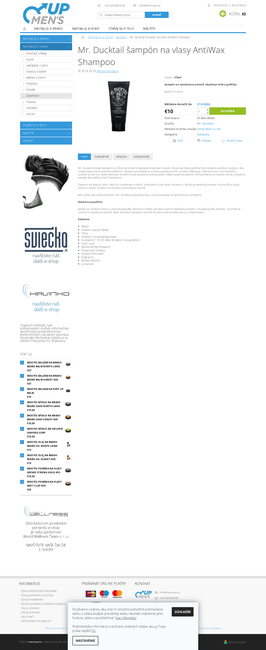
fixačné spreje (36, 53)
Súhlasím (183, 612)
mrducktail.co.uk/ (209, 129)
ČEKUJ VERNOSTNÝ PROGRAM (38, 591)
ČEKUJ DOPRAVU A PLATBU (37, 595)
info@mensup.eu (169, 592)
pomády (32, 84)
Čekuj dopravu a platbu (207, 628)
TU (94, 631)
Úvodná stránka (24, 28)
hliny (30, 59)
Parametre (102, 156)
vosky (30, 114)
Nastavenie (85, 641)
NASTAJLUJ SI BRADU (48, 28)
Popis (84, 156)
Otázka (206, 140)
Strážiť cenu (234, 140)
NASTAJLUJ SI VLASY (86, 28)
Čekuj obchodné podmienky (61, 628)
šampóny (32, 96)
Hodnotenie (142, 156)
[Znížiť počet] (207, 113)
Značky (28, 141)
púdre (30, 90)
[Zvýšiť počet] (207, 109)
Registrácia (239, 5)
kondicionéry (36, 71)
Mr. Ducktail (205, 123)
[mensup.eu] (46, 14)
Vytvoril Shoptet (237, 642)
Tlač (180, 140)
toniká (31, 102)
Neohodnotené (108, 71)
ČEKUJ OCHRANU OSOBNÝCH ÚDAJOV (43, 604)
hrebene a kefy (37, 65)
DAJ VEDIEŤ (27, 616)
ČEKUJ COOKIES (30, 608)
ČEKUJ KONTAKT (30, 612)
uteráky (32, 108)
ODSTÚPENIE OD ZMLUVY (36, 621)
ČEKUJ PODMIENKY (32, 599)
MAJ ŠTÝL (149, 28)
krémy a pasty (36, 77)
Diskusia (121, 156)
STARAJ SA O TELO (121, 28)
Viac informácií (126, 618)
